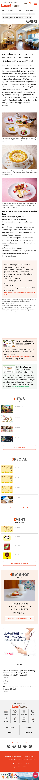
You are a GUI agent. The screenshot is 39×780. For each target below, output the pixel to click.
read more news (19, 447)
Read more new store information (19, 618)
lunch (32, 14)
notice (5, 681)
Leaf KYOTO (4, 10)
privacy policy (17, 763)
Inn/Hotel (5, 17)
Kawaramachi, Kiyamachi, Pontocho (20, 17)
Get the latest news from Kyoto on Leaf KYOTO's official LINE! (25, 369)
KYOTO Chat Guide (8, 14)
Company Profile (29, 756)
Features (29, 727)
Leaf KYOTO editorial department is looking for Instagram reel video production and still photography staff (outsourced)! (19, 672)
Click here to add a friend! (20, 387)
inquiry (27, 763)
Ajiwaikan (28, 732)
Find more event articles (19, 563)
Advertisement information (13, 756)
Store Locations (13, 10)
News (10, 732)
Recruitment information (15, 760)
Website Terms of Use (28, 760)
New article (10, 727)
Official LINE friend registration (17, 356)
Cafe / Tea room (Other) (22, 14)
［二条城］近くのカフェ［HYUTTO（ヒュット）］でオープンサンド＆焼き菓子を (19, 606)
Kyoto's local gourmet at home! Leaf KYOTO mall (25, 344)
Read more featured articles (19, 508)
